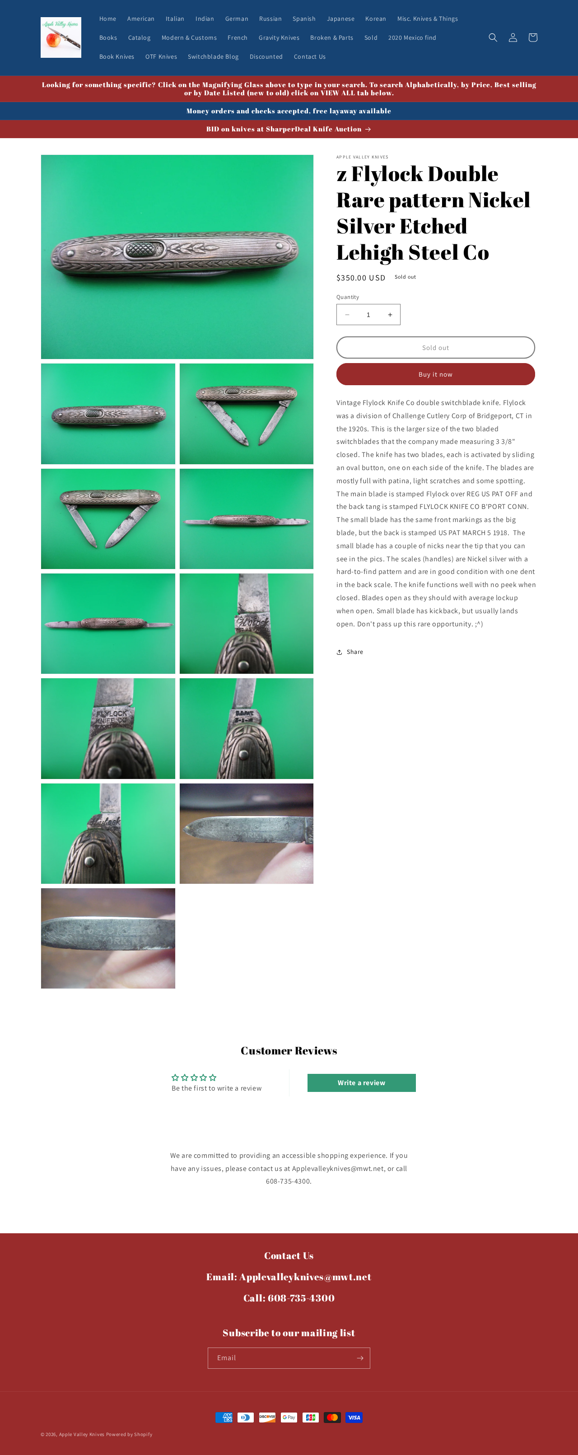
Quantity (347, 297)
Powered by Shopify (129, 1434)
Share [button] (355, 652)
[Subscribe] (360, 1358)
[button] (493, 37)
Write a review (361, 1082)
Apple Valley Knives (82, 1434)
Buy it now (436, 374)
